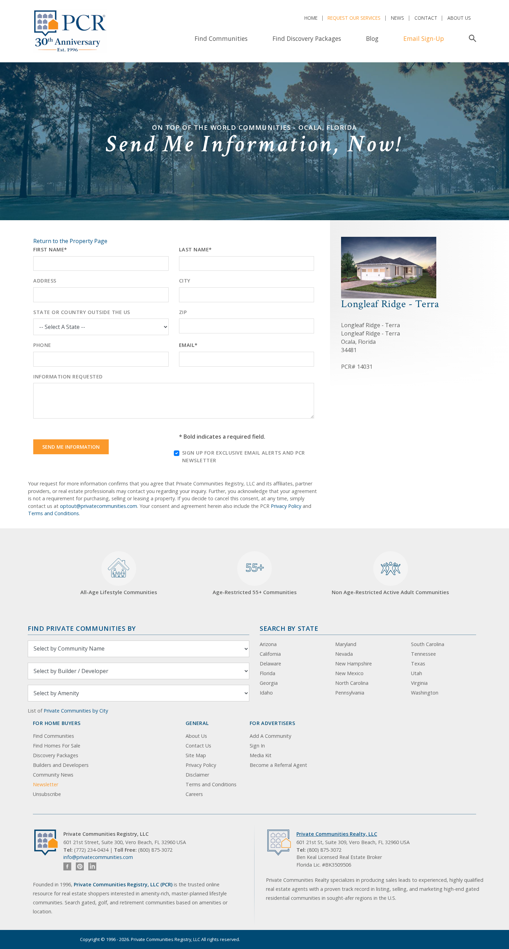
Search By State (289, 628)
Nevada (344, 654)
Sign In (257, 745)
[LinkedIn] (92, 866)
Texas (418, 663)
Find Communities (221, 38)
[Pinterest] (80, 866)
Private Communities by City (76, 710)
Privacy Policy (286, 506)
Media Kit (260, 755)
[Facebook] (67, 866)
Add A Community (270, 736)
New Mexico (349, 673)
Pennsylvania (349, 692)
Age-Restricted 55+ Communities (255, 578)
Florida (267, 673)
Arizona (268, 644)
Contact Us (198, 745)
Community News (53, 774)
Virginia (419, 683)
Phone (42, 345)
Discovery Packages (55, 755)
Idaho (266, 692)
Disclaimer (197, 774)
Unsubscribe (47, 794)
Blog (372, 38)
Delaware (270, 663)
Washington (424, 692)
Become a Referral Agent (278, 765)
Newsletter (45, 784)
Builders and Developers (61, 765)
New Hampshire (353, 663)
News (397, 18)
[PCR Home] (48, 843)
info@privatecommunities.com (98, 857)
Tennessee (423, 654)
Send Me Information (71, 447)
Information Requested (68, 376)
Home (311, 18)
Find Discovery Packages (307, 38)
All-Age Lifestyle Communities (118, 592)
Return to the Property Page (70, 241)
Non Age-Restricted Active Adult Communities (390, 592)
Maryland (345, 644)
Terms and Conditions (53, 513)
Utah (416, 673)
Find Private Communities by (82, 628)
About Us (459, 18)
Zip (183, 312)
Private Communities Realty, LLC (336, 834)
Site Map (196, 755)
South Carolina (427, 644)
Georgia (269, 683)
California (270, 654)
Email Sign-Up (423, 38)
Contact (425, 18)
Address (44, 280)
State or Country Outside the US (81, 312)
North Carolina (351, 683)
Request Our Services (354, 18)
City (184, 280)
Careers (194, 794)
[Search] (471, 38)
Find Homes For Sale (56, 745)
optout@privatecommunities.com (98, 506)
